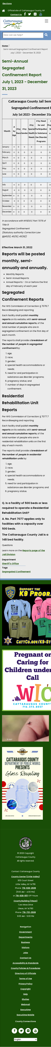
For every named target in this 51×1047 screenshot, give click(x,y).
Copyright (25, 989)
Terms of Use (25, 978)
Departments (25, 937)
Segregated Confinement (16, 571)
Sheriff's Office (10, 563)
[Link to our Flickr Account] (36, 14)
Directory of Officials (25, 973)
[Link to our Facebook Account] (26, 14)
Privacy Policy (25, 983)
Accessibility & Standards (25, 963)
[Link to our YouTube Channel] (36, 1031)
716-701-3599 (29, 912)
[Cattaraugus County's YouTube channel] (41, 14)
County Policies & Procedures (25, 968)
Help (25, 994)
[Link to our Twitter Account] (30, 14)
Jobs (25, 952)
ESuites (25, 999)
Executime (25, 1009)
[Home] (13, 23)
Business (25, 942)
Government (25, 932)
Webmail (25, 1004)
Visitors (25, 947)
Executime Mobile (25, 1014)
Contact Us (16, 14)
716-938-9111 (22, 895)
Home (5, 45)
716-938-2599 (29, 888)
